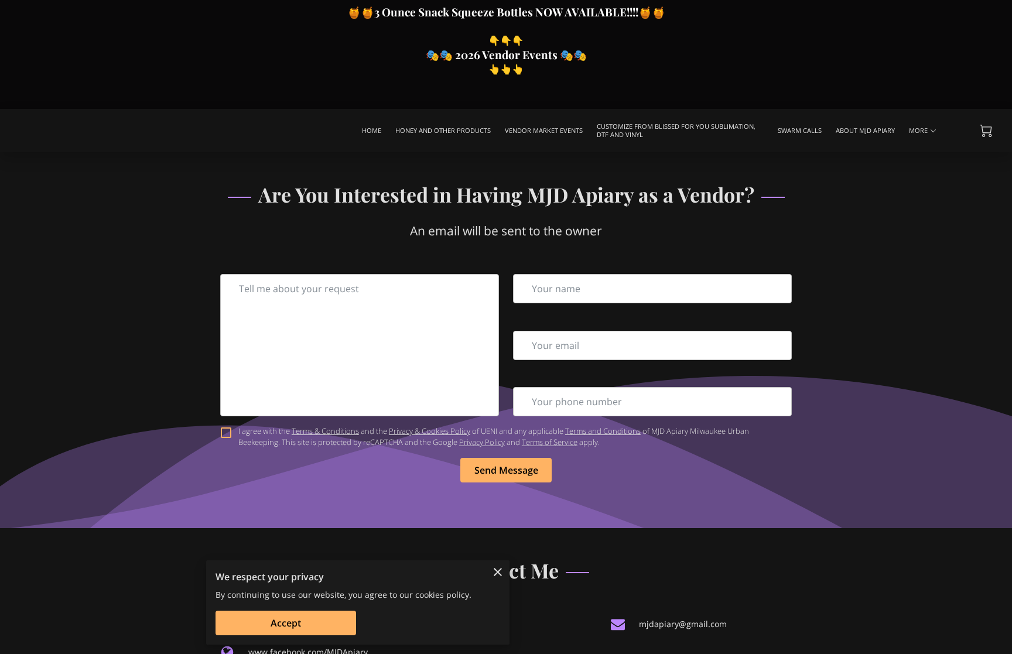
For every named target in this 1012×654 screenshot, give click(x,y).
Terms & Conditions (325, 431)
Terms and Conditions (603, 431)
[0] (986, 131)
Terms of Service (549, 442)
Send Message (506, 470)
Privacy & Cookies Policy (429, 431)
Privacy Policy (482, 442)
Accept (286, 623)
